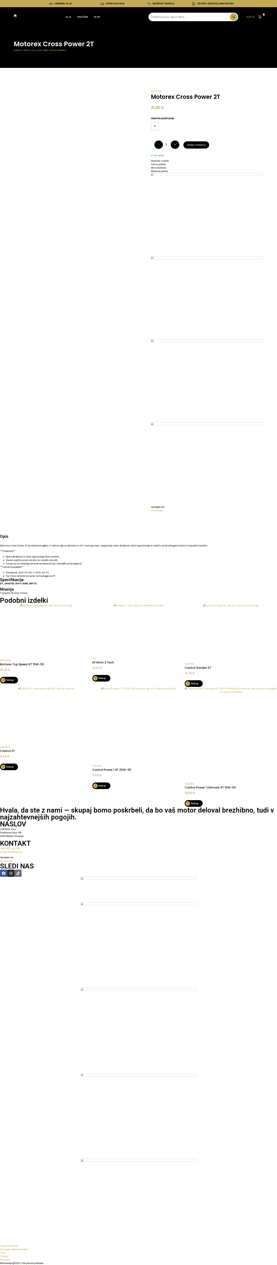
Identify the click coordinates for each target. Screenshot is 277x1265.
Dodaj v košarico (196, 145)
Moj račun (5, 1259)
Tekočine (82, 17)
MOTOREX (156, 91)
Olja (68, 17)
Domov (18, 50)
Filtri (97, 17)
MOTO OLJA (30, 50)
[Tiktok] (18, 873)
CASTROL (190, 664)
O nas (3, 1252)
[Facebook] (3, 873)
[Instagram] (10, 873)
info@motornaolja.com (11, 852)
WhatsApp (157, 510)
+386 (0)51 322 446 (10, 848)
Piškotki (4, 1256)
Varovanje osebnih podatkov (14, 1249)
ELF (94, 658)
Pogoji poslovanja (9, 1246)
